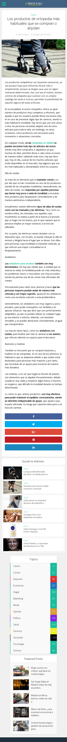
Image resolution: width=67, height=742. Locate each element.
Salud (33, 14)
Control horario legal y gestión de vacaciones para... (42, 726)
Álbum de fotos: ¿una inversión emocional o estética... (42, 712)
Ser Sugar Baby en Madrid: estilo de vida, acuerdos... (41, 684)
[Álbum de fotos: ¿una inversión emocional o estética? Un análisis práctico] (22, 712)
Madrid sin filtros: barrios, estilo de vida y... (41, 698)
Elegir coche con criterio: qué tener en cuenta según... (40, 671)
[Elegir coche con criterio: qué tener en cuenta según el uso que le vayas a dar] (22, 671)
